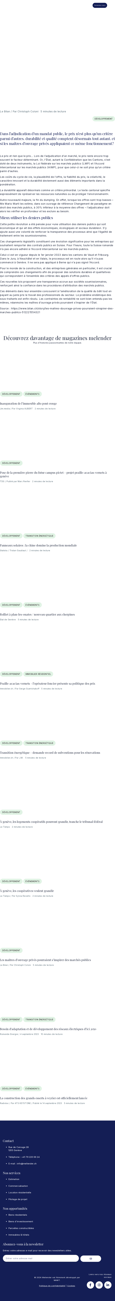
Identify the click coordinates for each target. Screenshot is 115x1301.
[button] (89, 5)
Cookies (71, 1286)
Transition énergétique (39, 536)
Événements (33, 394)
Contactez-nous (99, 5)
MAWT (57, 1280)
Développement (104, 119)
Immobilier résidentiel (38, 674)
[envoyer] (90, 1258)
